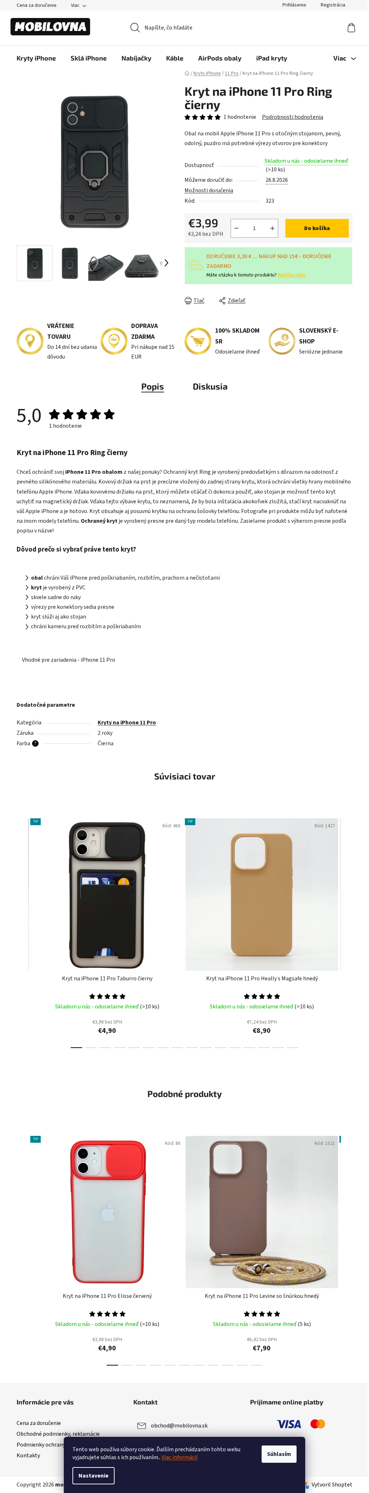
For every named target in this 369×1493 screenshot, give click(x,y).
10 (220, 1047)
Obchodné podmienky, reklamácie (58, 1434)
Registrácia (333, 5)
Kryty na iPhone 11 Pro (127, 723)
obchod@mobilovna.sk (179, 1426)
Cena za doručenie (37, 5)
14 (278, 1047)
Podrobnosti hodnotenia (292, 117)
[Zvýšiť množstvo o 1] (272, 228)
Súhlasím (279, 1454)
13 (264, 1047)
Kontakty (28, 1456)
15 (292, 1047)
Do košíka (317, 228)
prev (22, 931)
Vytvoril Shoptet (332, 1485)
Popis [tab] (152, 386)
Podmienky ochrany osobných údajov (62, 1445)
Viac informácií (179, 1457)
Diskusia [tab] (210, 386)
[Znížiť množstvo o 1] (236, 228)
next (346, 931)
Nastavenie (93, 1476)
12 (249, 1047)
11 (235, 1047)
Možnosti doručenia (208, 190)
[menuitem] (36, 58)
